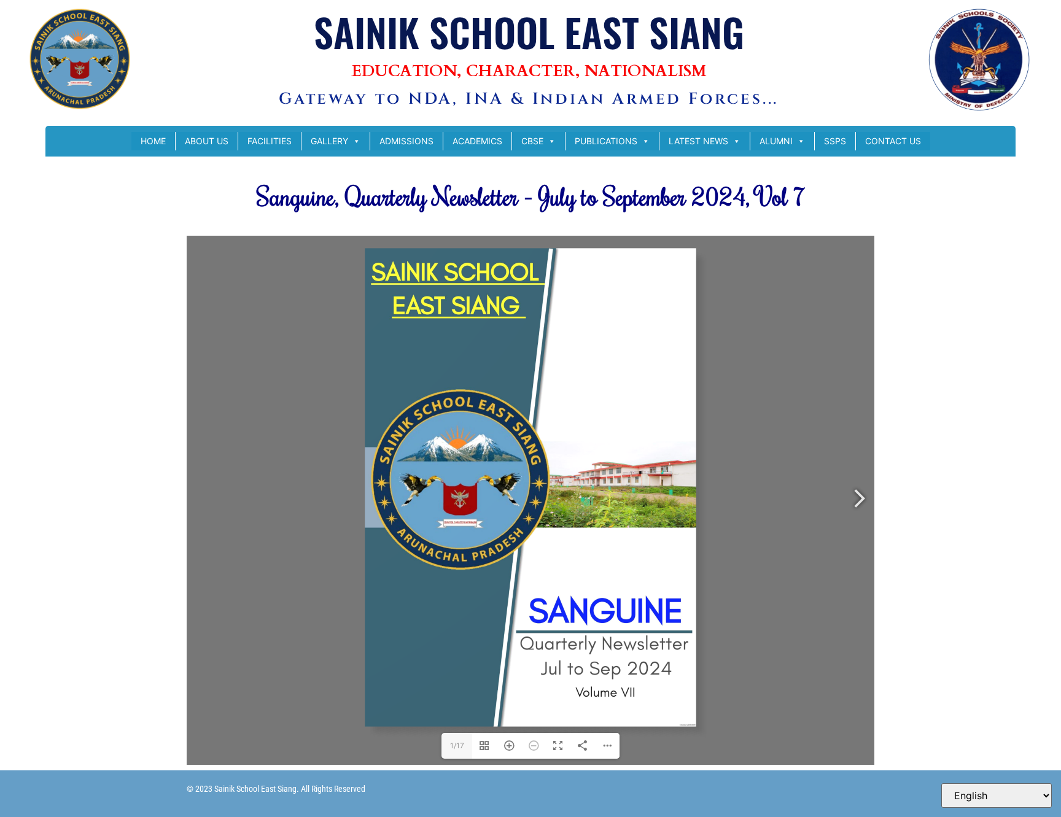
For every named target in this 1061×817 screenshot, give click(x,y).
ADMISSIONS (406, 141)
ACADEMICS (477, 141)
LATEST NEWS (698, 141)
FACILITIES (269, 141)
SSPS (835, 141)
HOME (153, 141)
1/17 (457, 745)
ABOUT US (206, 141)
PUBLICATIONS (606, 141)
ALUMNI (776, 141)
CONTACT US (893, 141)
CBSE (532, 141)
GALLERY (329, 141)
